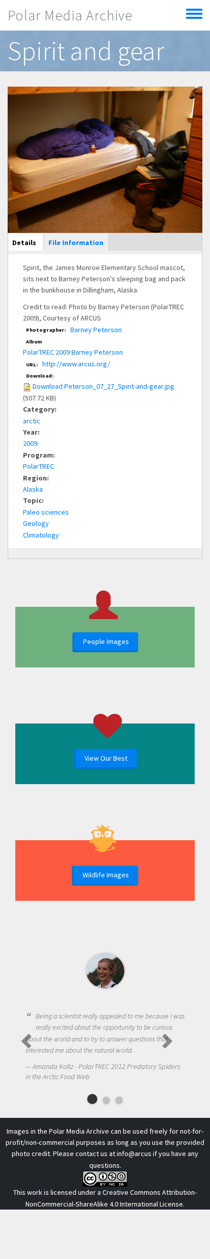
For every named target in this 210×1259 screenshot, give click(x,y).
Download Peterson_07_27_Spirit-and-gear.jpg (103, 386)
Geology (36, 523)
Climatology (41, 535)
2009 (30, 443)
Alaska (33, 489)
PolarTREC (38, 466)
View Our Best (106, 758)
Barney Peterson (96, 329)
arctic (31, 420)
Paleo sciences (46, 512)
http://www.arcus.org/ (76, 363)
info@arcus (134, 1153)
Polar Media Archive (70, 15)
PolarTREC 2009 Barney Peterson (73, 352)
